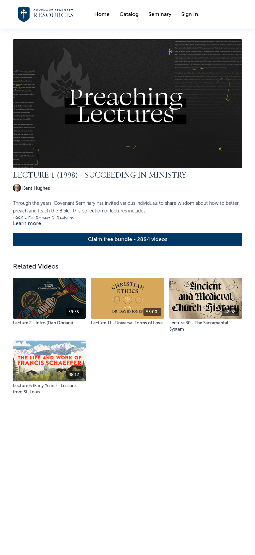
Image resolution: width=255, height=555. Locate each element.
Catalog (129, 14)
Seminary (159, 14)
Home (102, 14)
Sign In (189, 14)
